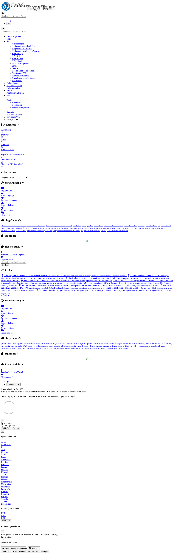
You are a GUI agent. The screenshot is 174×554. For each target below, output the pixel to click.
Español (4, 496)
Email (14, 66)
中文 (3, 449)
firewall (163, 226)
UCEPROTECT (21, 231)
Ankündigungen (14, 83)
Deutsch (4, 472)
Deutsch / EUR (13, 384)
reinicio (99, 228)
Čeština (4, 455)
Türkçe (4, 501)
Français (4, 469)
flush (168, 226)
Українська (6, 504)
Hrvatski (4, 452)
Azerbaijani (6, 444)
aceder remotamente (9, 226)
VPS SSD (16, 56)
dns (105, 226)
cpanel (89, 226)
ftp (171, 226)
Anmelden (16, 102)
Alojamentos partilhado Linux (25, 46)
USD (3, 515)
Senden (16, 428)
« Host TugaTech (14, 36)
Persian (4, 467)
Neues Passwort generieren (15, 549)
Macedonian (6, 482)
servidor (112, 228)
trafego (163, 228)
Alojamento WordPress (22, 48)
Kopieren (35, 549)
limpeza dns (18, 228)
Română (4, 491)
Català (4, 447)
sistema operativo (144, 228)
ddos (95, 226)
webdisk (103, 231)
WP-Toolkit (17, 80)
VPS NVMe (17, 58)
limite (12, 228)
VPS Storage (17, 53)
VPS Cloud (17, 61)
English (4, 462)
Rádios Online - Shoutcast (23, 71)
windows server (117, 231)
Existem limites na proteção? (73, 280)
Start (8, 39)
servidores (118, 228)
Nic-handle (36, 228)
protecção (57, 228)
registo (74, 228)
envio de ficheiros (151, 226)
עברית (3, 474)
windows (109, 231)
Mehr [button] (9, 95)
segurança (106, 228)
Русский (5, 494)
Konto (9, 100)
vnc (82, 231)
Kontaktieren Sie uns (15, 93)
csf (92, 226)
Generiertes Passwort (10, 542)
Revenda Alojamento (21, 63)
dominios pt (141, 226)
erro (159, 226)
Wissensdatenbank (14, 85)
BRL (3, 518)
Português (5, 487)
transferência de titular (8, 231)
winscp (125, 231)
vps (85, 230)
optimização (44, 228)
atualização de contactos (58, 226)
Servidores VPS (13, 117)
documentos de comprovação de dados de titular (121, 226)
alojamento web (21, 226)
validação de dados (33, 231)
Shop (9, 41)
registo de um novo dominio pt (87, 228)
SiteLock (16, 68)
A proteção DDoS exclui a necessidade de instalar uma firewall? (65, 275)
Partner (10, 90)
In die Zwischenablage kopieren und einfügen (30, 551)
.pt (2, 226)
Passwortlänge (7, 537)
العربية (4, 442)
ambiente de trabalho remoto (36, 226)
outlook (51, 228)
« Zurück (5, 295)
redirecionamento (66, 228)
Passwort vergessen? (21, 107)
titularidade (156, 228)
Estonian (5, 464)
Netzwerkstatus (13, 88)
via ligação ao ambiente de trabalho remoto (66, 231)
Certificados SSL (19, 73)
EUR (3, 513)
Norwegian (6, 484)
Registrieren (17, 105)
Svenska (4, 499)
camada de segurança (79, 226)
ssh (152, 228)
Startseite (10, 112)
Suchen (5, 265)
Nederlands (6, 459)
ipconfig (7, 228)
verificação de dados (45, 231)
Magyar (4, 477)
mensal (30, 228)
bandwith (69, 226)
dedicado (100, 226)
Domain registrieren (20, 76)
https (2, 228)
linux (25, 228)
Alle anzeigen (18, 44)
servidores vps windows (130, 228)
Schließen (6, 428)
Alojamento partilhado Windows (26, 51)
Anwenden (6, 521)
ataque (48, 226)
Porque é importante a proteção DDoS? (86, 286)
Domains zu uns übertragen (23, 78)
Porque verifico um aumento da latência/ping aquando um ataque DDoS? (90, 285)
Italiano (4, 479)
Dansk (4, 457)
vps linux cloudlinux (93, 231)
